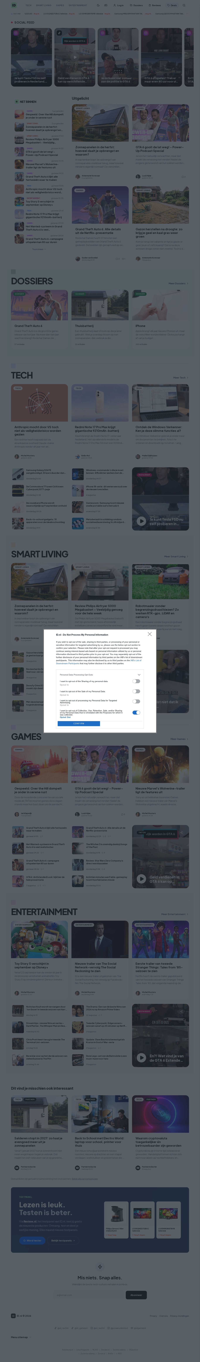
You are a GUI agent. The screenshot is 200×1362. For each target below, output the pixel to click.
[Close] (150, 635)
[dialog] (100, 681)
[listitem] (100, 674)
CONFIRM (78, 723)
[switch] (136, 681)
